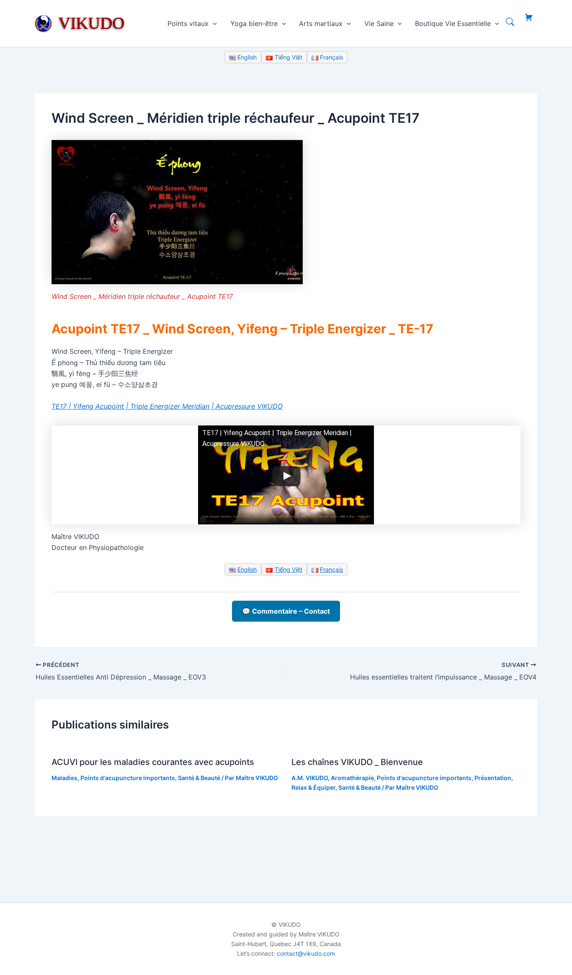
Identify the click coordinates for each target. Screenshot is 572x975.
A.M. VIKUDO (309, 777)
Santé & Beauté (199, 777)
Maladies (64, 777)
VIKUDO (92, 22)
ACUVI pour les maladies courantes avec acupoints (153, 762)
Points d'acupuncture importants (127, 777)
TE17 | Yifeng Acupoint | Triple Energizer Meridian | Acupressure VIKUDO (167, 406)
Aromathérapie (352, 777)
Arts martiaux (321, 23)
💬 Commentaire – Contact (286, 611)
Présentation (492, 777)
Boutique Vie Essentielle (453, 23)
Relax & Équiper (313, 787)
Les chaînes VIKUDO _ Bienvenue (357, 762)
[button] (213, 23)
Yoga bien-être (254, 23)
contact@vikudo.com (306, 953)
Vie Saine (379, 23)
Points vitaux (188, 23)
